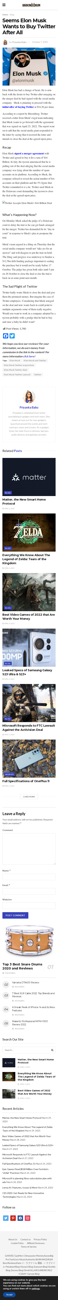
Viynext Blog (26, 1266)
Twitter (37, 374)
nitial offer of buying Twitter (18, 107)
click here (28, 356)
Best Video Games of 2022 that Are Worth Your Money (35, 1092)
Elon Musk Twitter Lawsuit (17, 374)
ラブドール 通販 (34, 1263)
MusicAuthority (27, 1259)
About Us (12, 1239)
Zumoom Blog (40, 1266)
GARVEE (9, 1255)
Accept (9, 1294)
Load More (29, 797)
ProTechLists (12, 1259)
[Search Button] (52, 1050)
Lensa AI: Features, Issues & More (19, 1187)
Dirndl (27, 1270)
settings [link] (36, 1288)
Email (6, 885)
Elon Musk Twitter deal (15, 370)
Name (6, 870)
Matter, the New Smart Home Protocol (21, 1117)
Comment (7, 830)
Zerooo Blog (17, 1270)
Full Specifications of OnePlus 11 (25, 781)
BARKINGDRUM (44, 1259)
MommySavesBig (44, 1255)
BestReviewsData (12, 1263)
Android (9, 774)
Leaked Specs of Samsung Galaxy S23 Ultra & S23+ (27, 1145)
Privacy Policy (40, 1239)
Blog (12, 14)
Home (5, 14)
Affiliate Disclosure (35, 1243)
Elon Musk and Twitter (35, 360)
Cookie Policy (17, 1243)
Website (7, 899)
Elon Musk (15, 360)
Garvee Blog (33, 1273)
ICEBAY (23, 1273)
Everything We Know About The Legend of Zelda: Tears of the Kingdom (26, 559)
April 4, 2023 (9, 508)
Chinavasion (30, 1255)
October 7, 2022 (40, 42)
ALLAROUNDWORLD (41, 1270)
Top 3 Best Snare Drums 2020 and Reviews (22, 966)
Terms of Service (28, 1246)
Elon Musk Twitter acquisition (19, 365)
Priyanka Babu (19, 42)
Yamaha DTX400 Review (25, 982)
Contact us (25, 1239)
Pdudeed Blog (12, 1266)
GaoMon (18, 1255)
